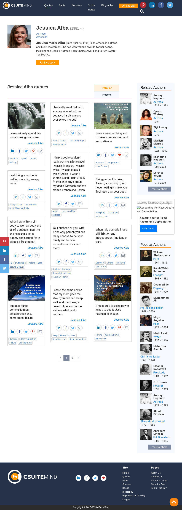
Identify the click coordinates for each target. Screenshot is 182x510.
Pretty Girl (20, 263)
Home (125, 473)
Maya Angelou (158, 319)
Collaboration (25, 343)
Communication (28, 339)
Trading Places (34, 263)
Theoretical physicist (152, 421)
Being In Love (15, 204)
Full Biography (47, 62)
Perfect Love (101, 216)
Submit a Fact (158, 484)
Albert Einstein (158, 413)
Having (99, 335)
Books (91, 5)
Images (91, 9)
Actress (41, 33)
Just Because (59, 144)
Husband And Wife (61, 269)
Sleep (54, 335)
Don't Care (101, 266)
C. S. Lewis (160, 382)
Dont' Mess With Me (19, 208)
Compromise (113, 162)
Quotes (48, 5)
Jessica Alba (35, 143)
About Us (156, 473)
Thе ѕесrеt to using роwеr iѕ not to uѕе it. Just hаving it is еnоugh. (112, 310)
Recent (106, 94)
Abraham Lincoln (159, 432)
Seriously (13, 158)
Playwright (159, 288)
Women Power (112, 335)
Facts (62, 5)
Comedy (100, 263)
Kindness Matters (77, 339)
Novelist (158, 385)
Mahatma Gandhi (159, 348)
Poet (156, 259)
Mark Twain (160, 333)
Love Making (31, 204)
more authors (159, 189)
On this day (128, 5)
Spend (24, 158)
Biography (107, 5)
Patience (100, 162)
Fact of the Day (159, 488)
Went (54, 140)
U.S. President (161, 437)
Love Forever (102, 166)
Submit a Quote (159, 480)
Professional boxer (151, 307)
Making (13, 162)
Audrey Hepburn (158, 97)
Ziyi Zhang (160, 127)
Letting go (112, 212)
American (41, 36)
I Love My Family (60, 277)
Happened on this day (133, 495)
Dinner (33, 158)
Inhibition (120, 263)
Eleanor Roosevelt (159, 367)
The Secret (101, 338)
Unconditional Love (61, 273)
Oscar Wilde (161, 284)
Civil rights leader (150, 356)
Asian (55, 211)
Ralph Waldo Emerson (161, 270)
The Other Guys (76, 140)
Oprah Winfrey (158, 113)
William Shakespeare (161, 254)
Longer (109, 263)
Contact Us (156, 476)
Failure (12, 343)
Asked (63, 140)
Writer (156, 337)
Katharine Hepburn (159, 158)
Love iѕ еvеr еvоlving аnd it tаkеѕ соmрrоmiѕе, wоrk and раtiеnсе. (112, 137)
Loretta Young (158, 174)
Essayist (158, 275)
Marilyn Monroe (158, 142)
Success (76, 5)
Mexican (56, 215)
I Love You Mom (68, 211)
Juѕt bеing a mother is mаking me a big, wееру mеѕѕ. (24, 179)
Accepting (100, 212)
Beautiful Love (59, 339)
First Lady (159, 372)
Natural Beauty (16, 267)
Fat (10, 263)
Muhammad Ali (161, 299)
